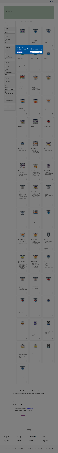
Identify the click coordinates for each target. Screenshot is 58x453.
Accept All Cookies (32, 52)
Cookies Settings (19, 52)
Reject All (39, 52)
